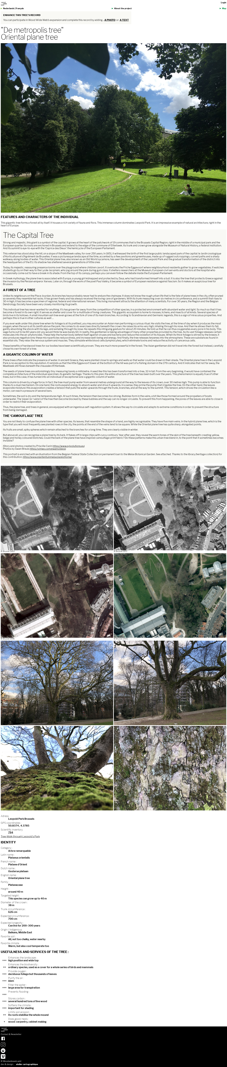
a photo (109, 20)
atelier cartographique (27, 1064)
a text (124, 20)
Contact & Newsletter (11, 1034)
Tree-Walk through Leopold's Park (20, 836)
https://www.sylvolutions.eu (68, 446)
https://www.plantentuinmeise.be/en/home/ (47, 457)
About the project (123, 8)
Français (20, 8)
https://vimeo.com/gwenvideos (47, 448)
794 (10, 832)
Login (223, 2)
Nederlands (8, 8)
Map (224, 8)
